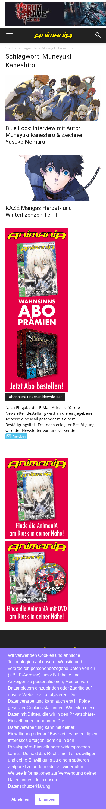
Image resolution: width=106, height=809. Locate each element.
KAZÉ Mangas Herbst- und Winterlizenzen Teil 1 (38, 211)
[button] (9, 35)
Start (9, 48)
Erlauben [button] (47, 799)
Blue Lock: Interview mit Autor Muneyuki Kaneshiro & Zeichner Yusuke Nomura (44, 135)
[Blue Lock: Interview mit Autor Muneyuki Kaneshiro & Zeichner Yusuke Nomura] (53, 98)
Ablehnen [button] (20, 799)
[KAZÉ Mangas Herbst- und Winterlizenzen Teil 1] (53, 178)
